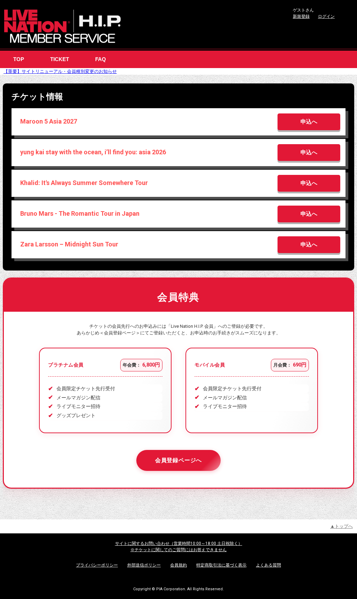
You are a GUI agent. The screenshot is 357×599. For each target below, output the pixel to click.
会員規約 (178, 565)
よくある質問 (268, 565)
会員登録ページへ (178, 460)
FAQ (100, 59)
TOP (18, 59)
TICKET (59, 59)
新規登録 (301, 16)
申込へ (309, 121)
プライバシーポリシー (97, 565)
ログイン (326, 16)
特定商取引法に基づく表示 (221, 565)
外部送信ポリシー (144, 565)
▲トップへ (341, 526)
